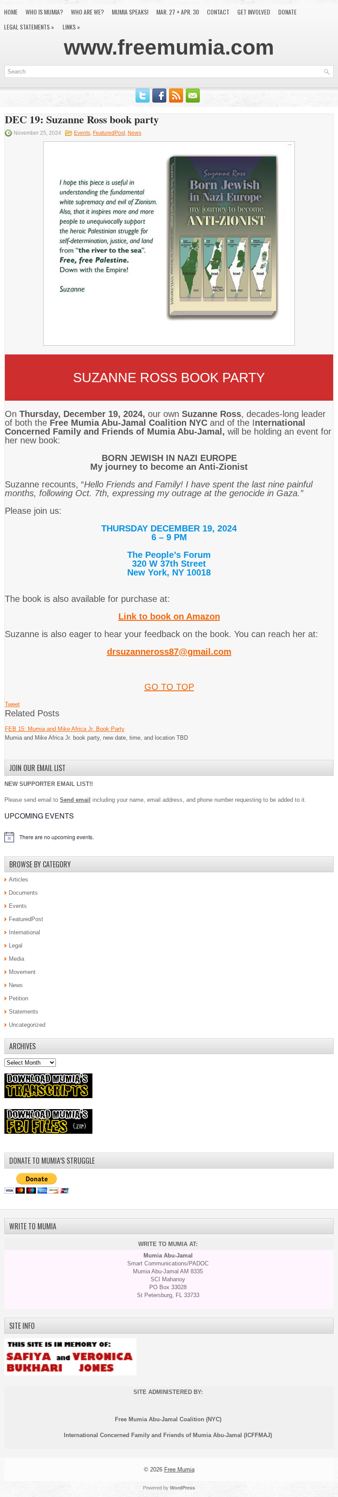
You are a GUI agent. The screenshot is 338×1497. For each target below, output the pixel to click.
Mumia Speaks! (130, 11)
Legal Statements (29, 26)
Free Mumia (179, 1469)
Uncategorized (27, 1024)
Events (82, 133)
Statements (23, 1011)
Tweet (12, 704)
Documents (23, 892)
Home (11, 11)
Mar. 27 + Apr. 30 (177, 11)
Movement (22, 972)
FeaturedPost (109, 133)
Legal (15, 945)
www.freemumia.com (169, 47)
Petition (18, 998)
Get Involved (253, 11)
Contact (218, 11)
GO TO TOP (169, 687)
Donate (287, 11)
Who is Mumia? (44, 11)
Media (16, 958)
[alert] (169, 837)
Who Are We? (87, 11)
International (24, 932)
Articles (18, 879)
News (134, 133)
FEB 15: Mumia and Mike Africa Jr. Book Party (65, 729)
